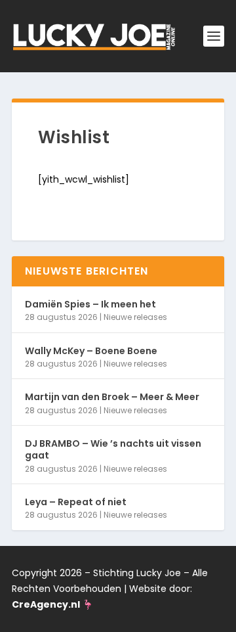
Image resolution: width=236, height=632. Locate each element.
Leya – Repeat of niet (76, 501)
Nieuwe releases (135, 317)
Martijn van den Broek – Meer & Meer (112, 396)
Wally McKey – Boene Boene (91, 350)
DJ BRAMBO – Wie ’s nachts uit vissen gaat (113, 449)
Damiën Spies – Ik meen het (90, 304)
